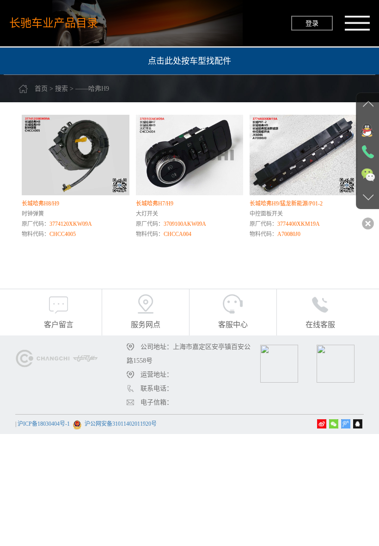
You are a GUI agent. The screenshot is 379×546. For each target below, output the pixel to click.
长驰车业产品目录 (53, 23)
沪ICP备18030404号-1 (44, 424)
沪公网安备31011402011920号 (121, 424)
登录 (312, 23)
